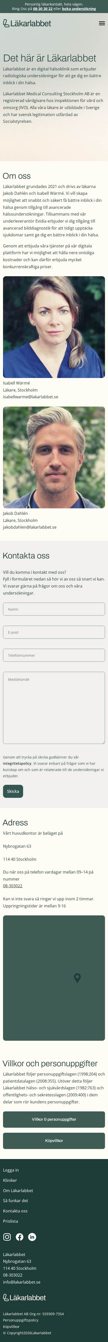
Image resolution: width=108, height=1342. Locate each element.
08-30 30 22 (42, 8)
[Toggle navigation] (102, 23)
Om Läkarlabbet (18, 1190)
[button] (54, 1119)
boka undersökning (79, 8)
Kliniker (10, 1180)
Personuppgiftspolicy (20, 1320)
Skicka (13, 791)
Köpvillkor (11, 1326)
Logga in (11, 1170)
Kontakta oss (15, 1211)
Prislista (10, 1221)
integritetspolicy (17, 763)
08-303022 (12, 886)
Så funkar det (15, 1200)
